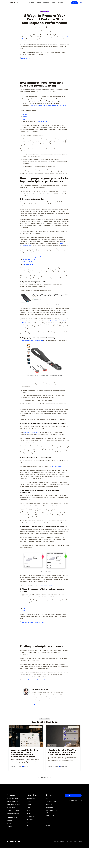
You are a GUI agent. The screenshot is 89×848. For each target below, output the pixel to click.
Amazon (25, 114)
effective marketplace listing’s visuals (32, 340)
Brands (9, 823)
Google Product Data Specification (32, 257)
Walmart (25, 116)
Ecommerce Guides (51, 801)
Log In (80, 2)
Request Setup (49, 807)
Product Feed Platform (13, 798)
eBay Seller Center (28, 264)
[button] (32, 2)
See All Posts (44, 777)
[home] (12, 3)
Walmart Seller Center (29, 262)
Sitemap (70, 841)
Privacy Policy (56, 841)
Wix (27, 822)
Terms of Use (62, 841)
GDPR (67, 841)
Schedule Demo (73, 800)
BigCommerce (30, 816)
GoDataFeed (79, 841)
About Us (48, 819)
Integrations (46, 2)
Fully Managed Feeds (12, 801)
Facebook (28, 810)
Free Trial (74, 2)
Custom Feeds (11, 807)
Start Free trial (73, 795)
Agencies (9, 826)
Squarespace (29, 819)
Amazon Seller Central (29, 259)
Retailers (9, 820)
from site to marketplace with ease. (38, 680)
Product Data (44, 11)
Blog (47, 798)
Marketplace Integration (13, 804)
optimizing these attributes (31, 432)
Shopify (28, 807)
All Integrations (30, 826)
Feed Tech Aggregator (13, 813)
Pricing (53, 2)
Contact (48, 822)
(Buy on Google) (42, 121)
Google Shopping (30, 798)
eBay (24, 119)
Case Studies (49, 804)
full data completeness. (46, 585)
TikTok (28, 813)
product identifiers (57, 466)
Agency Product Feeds (13, 810)
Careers (48, 825)
